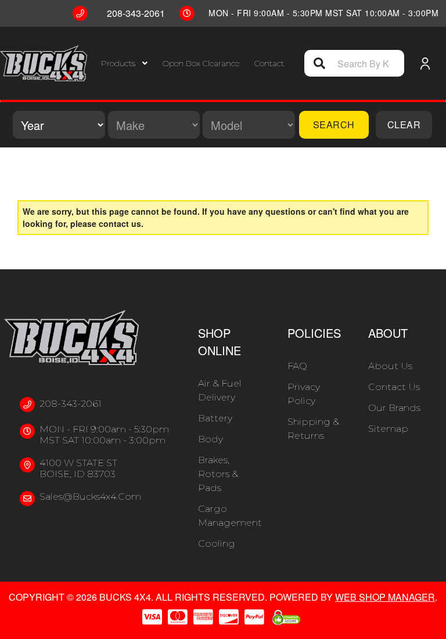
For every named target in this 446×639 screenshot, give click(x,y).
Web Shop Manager (385, 597)
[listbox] (59, 125)
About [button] (388, 332)
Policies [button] (314, 332)
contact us (120, 223)
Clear (404, 124)
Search (334, 124)
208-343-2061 (70, 403)
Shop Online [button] (219, 341)
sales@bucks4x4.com (90, 496)
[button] (124, 63)
